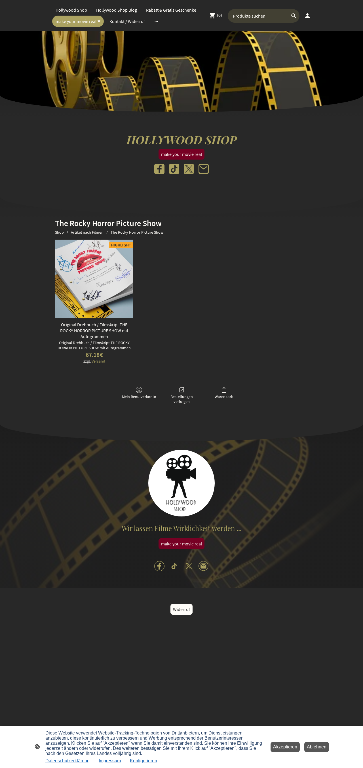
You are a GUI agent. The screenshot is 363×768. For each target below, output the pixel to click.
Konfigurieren (143, 760)
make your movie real (181, 154)
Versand (98, 361)
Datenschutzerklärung (67, 760)
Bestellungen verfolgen (181, 399)
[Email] (204, 169)
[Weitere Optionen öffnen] (156, 21)
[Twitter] (189, 169)
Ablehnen (316, 746)
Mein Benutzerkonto (139, 396)
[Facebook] (159, 169)
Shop (59, 232)
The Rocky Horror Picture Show (137, 232)
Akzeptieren (285, 746)
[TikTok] (174, 169)
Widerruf (181, 609)
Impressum (110, 760)
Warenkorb (224, 396)
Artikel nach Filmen (87, 232)
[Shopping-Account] (307, 15)
